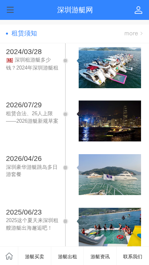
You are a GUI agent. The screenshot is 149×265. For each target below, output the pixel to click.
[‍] (133, 34)
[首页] (9, 256)
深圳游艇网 (75, 10)
